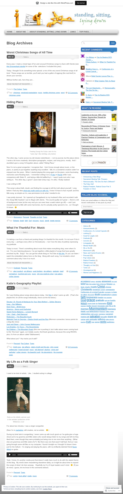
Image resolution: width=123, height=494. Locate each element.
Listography (87, 243)
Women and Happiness (91, 273)
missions (36, 221)
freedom (101, 297)
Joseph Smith (91, 303)
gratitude (56, 271)
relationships (85, 314)
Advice (85, 226)
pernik (47, 221)
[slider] (74, 212)
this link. (62, 253)
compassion (110, 289)
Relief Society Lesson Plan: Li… (102, 76)
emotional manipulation (29, 93)
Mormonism (18, 217)
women (97, 322)
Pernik (60, 175)
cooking (86, 233)
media (29, 476)
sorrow (83, 319)
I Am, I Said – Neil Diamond (17, 314)
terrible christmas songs (51, 93)
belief (83, 284)
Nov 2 (10, 232)
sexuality (104, 317)
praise (112, 311)
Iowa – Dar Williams (14, 304)
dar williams (48, 271)
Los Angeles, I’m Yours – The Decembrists (23, 327)
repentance (102, 314)
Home (9, 32)
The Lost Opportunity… (94, 88)
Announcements (89, 228)
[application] (43, 212)
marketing (19, 430)
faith (26, 221)
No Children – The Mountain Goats (20, 329)
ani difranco (28, 271)
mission (94, 306)
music (40, 93)
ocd (87, 311)
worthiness (110, 322)
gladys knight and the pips (40, 347)
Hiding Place (15, 102)
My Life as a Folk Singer (22, 361)
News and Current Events (92, 253)
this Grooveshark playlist (16, 66)
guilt (106, 300)
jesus (84, 303)
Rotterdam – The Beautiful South (19, 317)
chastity (93, 287)
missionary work (103, 306)
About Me (21, 32)
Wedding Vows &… (92, 69)
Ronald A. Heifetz (88, 122)
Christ (101, 286)
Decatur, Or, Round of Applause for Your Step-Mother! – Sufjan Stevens (34, 302)
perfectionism (94, 311)
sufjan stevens (14, 276)
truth (88, 321)
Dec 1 (10, 107)
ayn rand (114, 281)
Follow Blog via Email (95, 195)
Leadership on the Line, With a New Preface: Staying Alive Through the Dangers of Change (93, 117)
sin (115, 317)
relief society (94, 314)
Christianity (86, 289)
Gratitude (17, 268)
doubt (22, 221)
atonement (106, 281)
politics (108, 311)
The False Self (88, 184)
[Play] (10, 213)
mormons (112, 309)
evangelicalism (106, 295)
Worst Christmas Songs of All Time (29, 52)
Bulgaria (16, 221)
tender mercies (55, 221)
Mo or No (86, 248)
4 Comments (73, 271)
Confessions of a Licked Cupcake (95, 231)
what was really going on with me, (36, 191)
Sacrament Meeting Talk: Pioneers (95, 179)
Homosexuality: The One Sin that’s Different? (99, 182)
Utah (93, 322)
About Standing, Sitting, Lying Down (48, 32)
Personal (26, 217)
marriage (83, 306)
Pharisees (102, 311)
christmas (16, 93)
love (109, 303)
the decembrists (46, 352)
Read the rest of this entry (19, 84)
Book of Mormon (101, 284)
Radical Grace (88, 263)
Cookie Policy (47, 489)
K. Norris (89, 95)
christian (108, 287)
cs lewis (114, 292)
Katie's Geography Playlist (24, 283)
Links (73, 32)
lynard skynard (23, 350)
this (50, 295)
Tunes (25, 89)
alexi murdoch (18, 271)
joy (97, 303)
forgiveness (91, 297)
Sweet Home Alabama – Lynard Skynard (22, 312)
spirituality (93, 319)
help (108, 300)
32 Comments (73, 93)
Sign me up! (88, 212)
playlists (47, 350)
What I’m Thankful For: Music (26, 227)
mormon (85, 309)
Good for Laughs (89, 236)
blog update (92, 284)
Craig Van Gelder (88, 155)
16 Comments (73, 347)
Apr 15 (10, 288)
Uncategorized (88, 270)
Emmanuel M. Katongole (90, 130)
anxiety (98, 281)
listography (102, 303)
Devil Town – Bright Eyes (16, 307)
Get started (81, 3)
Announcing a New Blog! (91, 177)
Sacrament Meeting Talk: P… (103, 102)
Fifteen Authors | (91, 62)
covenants (108, 292)
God (30, 221)
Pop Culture (18, 89)
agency (93, 281)
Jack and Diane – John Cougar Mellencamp (23, 324)
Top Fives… (85, 32)
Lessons (86, 241)
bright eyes (17, 347)
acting (15, 476)
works (103, 321)
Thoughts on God (36, 217)
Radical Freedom (89, 260)
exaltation (114, 294)
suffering (101, 319)
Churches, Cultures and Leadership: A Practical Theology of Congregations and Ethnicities (95, 137)
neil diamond (39, 350)
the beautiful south (34, 352)
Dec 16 (10, 57)
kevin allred (22, 476)
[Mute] (69, 213)
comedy (102, 289)
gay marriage (108, 297)
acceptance (86, 281)
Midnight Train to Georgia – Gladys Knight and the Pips (27, 319)
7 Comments (73, 221)
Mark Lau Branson (88, 142)
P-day (53, 175)
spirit (87, 319)
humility (113, 300)
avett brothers (38, 271)
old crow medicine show (45, 274)
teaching (83, 322)
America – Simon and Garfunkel (19, 309)
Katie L (26, 57)
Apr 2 (10, 366)
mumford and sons (24, 274)
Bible (87, 284)
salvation (95, 316)
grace (91, 300)
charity (87, 287)
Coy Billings (90, 57)
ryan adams (58, 274)
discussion (91, 294)
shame (110, 317)
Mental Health (88, 246)
